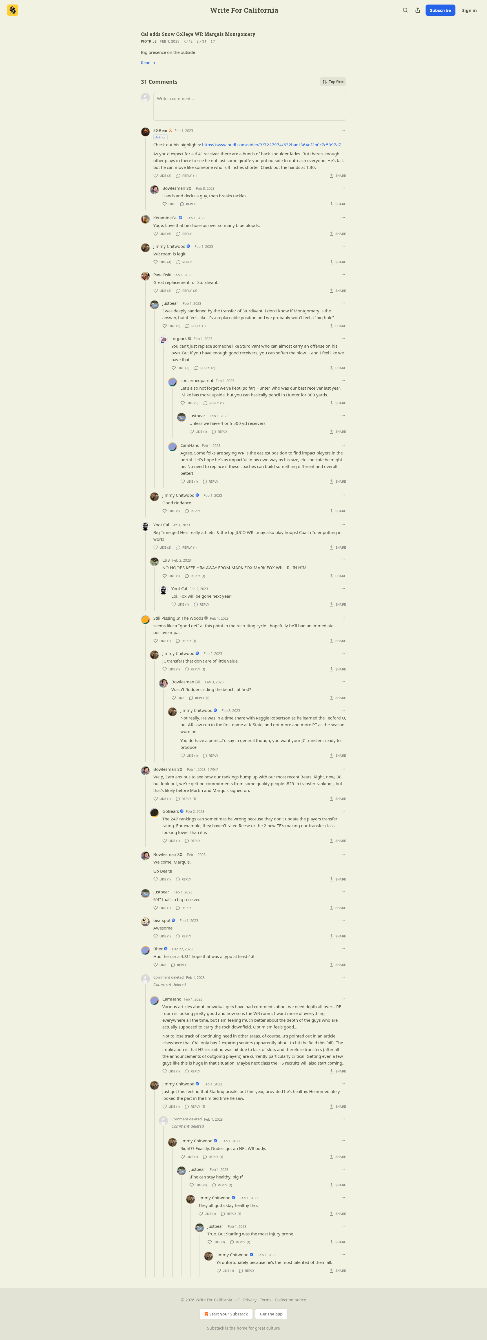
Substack (215, 1328)
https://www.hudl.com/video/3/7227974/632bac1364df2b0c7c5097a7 (271, 144)
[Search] (405, 10)
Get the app (271, 1314)
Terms (265, 1300)
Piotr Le (148, 41)
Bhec (158, 949)
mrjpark (179, 338)
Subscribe (440, 10)
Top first (336, 81)
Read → (148, 62)
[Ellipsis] (343, 130)
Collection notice (290, 1300)
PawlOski (162, 274)
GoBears (170, 811)
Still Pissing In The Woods (178, 618)
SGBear (160, 130)
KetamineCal (165, 217)
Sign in (469, 10)
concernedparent (196, 380)
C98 (166, 560)
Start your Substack (228, 1314)
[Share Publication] (417, 10)
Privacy (249, 1300)
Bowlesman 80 (176, 188)
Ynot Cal (161, 524)
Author (160, 137)
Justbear (170, 303)
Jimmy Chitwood (169, 246)
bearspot (162, 920)
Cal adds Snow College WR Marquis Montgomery (198, 34)
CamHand (190, 445)
